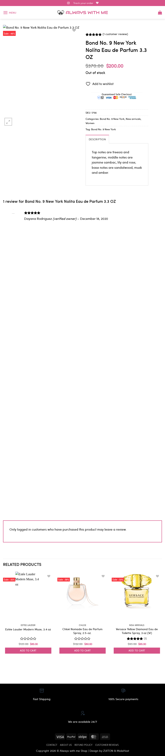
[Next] (162, 616)
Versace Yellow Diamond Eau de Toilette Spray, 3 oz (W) (137, 631)
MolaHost (123, 751)
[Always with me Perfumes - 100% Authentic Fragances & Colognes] (82, 12)
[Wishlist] (97, 2)
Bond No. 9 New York (112, 118)
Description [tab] (97, 139)
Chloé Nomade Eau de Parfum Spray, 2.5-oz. (82, 631)
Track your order (83, 3)
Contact (51, 744)
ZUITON (108, 751)
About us (66, 744)
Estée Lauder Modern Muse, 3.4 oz (28, 629)
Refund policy (83, 744)
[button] (9, 12)
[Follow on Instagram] (68, 3)
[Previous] (3, 616)
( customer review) (115, 34)
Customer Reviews (107, 744)
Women (90, 123)
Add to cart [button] (28, 650)
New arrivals (133, 118)
